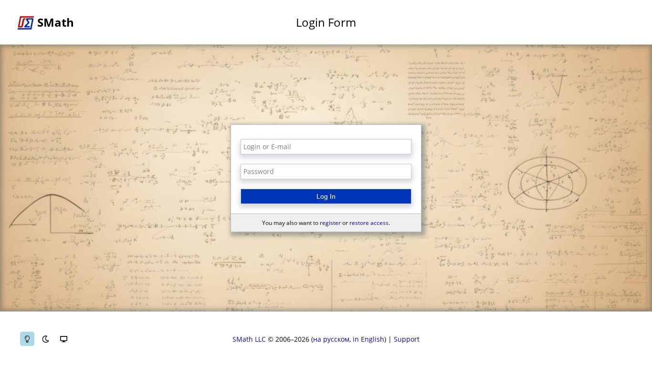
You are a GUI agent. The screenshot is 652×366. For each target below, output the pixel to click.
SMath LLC (249, 339)
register (330, 223)
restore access (369, 223)
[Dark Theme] (45, 339)
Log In (326, 196)
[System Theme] (63, 339)
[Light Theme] (27, 339)
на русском (331, 339)
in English (368, 339)
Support (407, 339)
